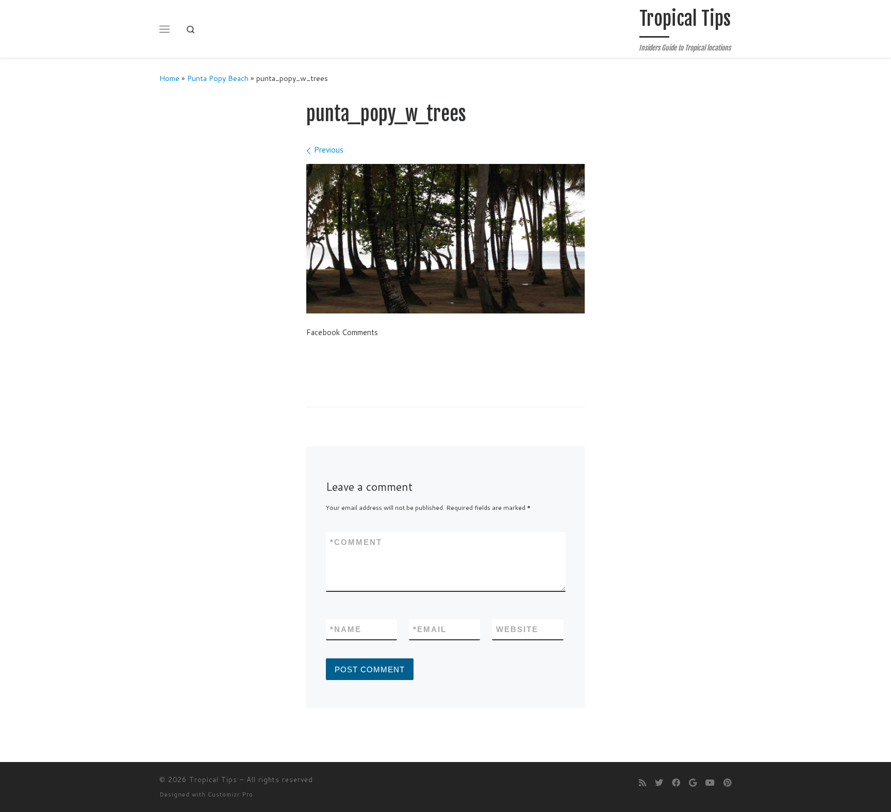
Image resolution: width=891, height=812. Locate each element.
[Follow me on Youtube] (710, 782)
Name (345, 629)
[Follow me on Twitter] (659, 782)
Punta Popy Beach (218, 78)
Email (430, 629)
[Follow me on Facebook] (676, 782)
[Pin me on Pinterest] (727, 782)
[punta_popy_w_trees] (445, 239)
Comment (356, 542)
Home (169, 78)
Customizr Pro (230, 794)
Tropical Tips (213, 779)
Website (517, 629)
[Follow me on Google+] (693, 782)
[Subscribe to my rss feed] (642, 782)
